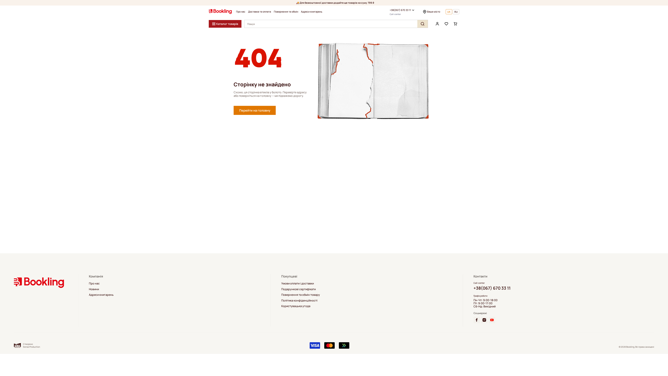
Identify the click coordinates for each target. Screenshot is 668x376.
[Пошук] (422, 24)
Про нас (240, 11)
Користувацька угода (295, 306)
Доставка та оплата (259, 11)
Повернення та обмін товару (300, 294)
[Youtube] (492, 320)
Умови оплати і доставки (297, 283)
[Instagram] (484, 320)
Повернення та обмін (286, 11)
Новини (94, 289)
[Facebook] (477, 320)
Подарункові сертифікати (298, 289)
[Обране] (446, 24)
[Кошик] (455, 24)
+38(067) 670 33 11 (400, 10)
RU (456, 11)
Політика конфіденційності (299, 300)
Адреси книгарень (311, 11)
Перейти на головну (254, 110)
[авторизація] (437, 24)
